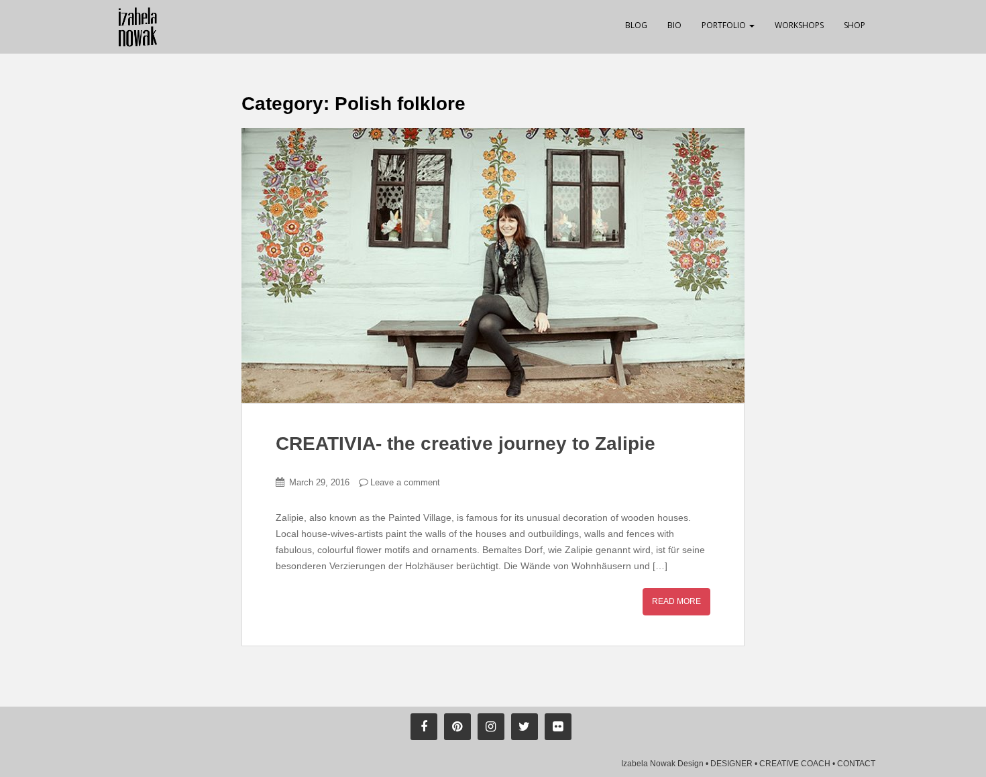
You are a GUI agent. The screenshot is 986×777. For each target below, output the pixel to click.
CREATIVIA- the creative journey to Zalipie (465, 443)
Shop (854, 25)
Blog (636, 25)
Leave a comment (405, 482)
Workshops (799, 25)
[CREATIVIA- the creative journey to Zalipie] (493, 265)
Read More (676, 601)
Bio (674, 25)
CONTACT (856, 763)
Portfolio (725, 25)
